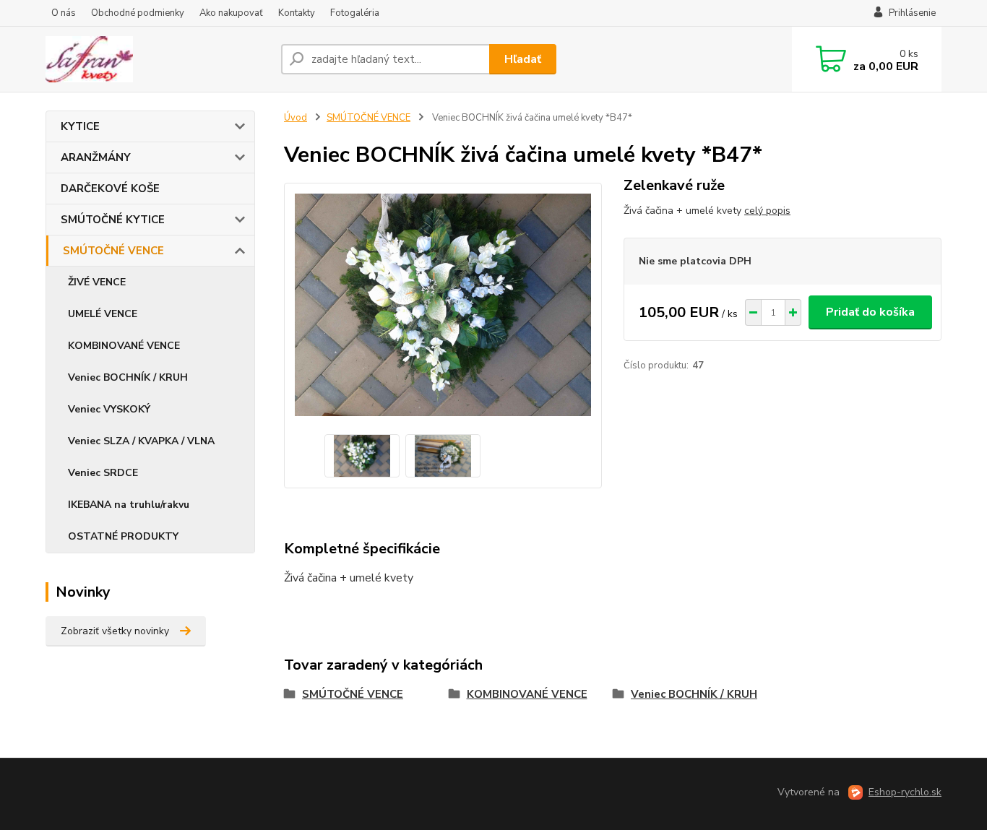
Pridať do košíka (870, 312)
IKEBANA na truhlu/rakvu (128, 504)
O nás (63, 13)
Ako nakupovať (231, 13)
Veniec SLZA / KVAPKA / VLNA (141, 441)
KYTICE (80, 126)
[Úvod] (158, 59)
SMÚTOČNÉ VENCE (113, 250)
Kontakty (296, 13)
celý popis (767, 210)
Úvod (295, 117)
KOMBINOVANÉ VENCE (124, 346)
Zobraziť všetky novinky (115, 631)
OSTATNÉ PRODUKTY (123, 536)
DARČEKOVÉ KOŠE (110, 188)
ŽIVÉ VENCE (97, 282)
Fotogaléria (354, 13)
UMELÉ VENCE (102, 314)
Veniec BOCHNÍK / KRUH (128, 377)
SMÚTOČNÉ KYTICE (113, 219)
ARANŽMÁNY (96, 157)
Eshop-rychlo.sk (905, 792)
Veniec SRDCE (103, 473)
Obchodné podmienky (137, 13)
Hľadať (522, 59)
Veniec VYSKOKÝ (109, 409)
